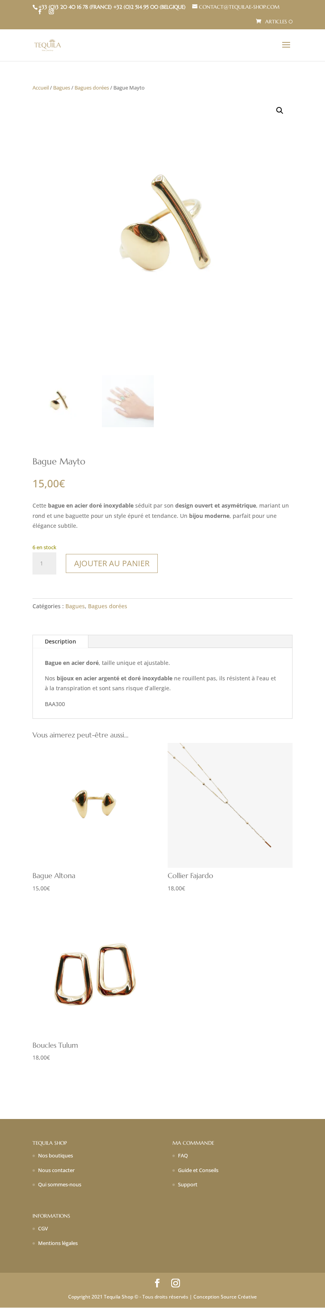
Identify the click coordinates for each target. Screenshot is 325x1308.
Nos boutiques (55, 1155)
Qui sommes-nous (59, 1184)
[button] (280, 110)
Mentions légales (58, 1243)
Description (60, 641)
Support (187, 1184)
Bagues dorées (92, 87)
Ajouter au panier (111, 563)
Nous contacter (56, 1170)
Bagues (61, 87)
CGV (43, 1228)
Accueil (40, 87)
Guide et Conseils (198, 1170)
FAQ (183, 1155)
